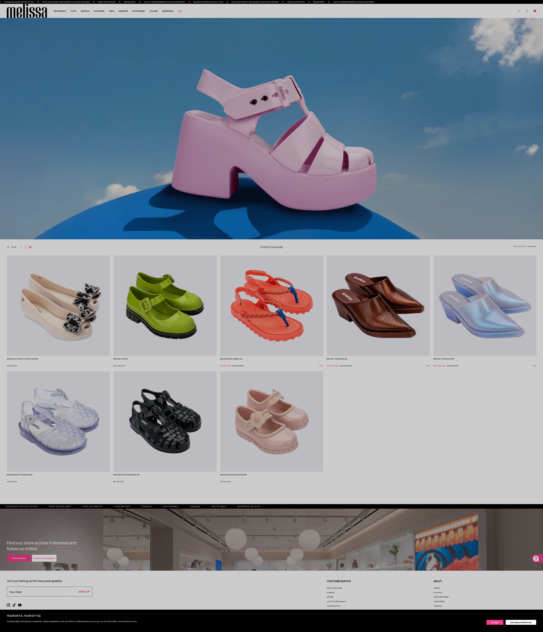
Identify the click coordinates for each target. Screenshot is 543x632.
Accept (495, 622)
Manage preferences (520, 622)
